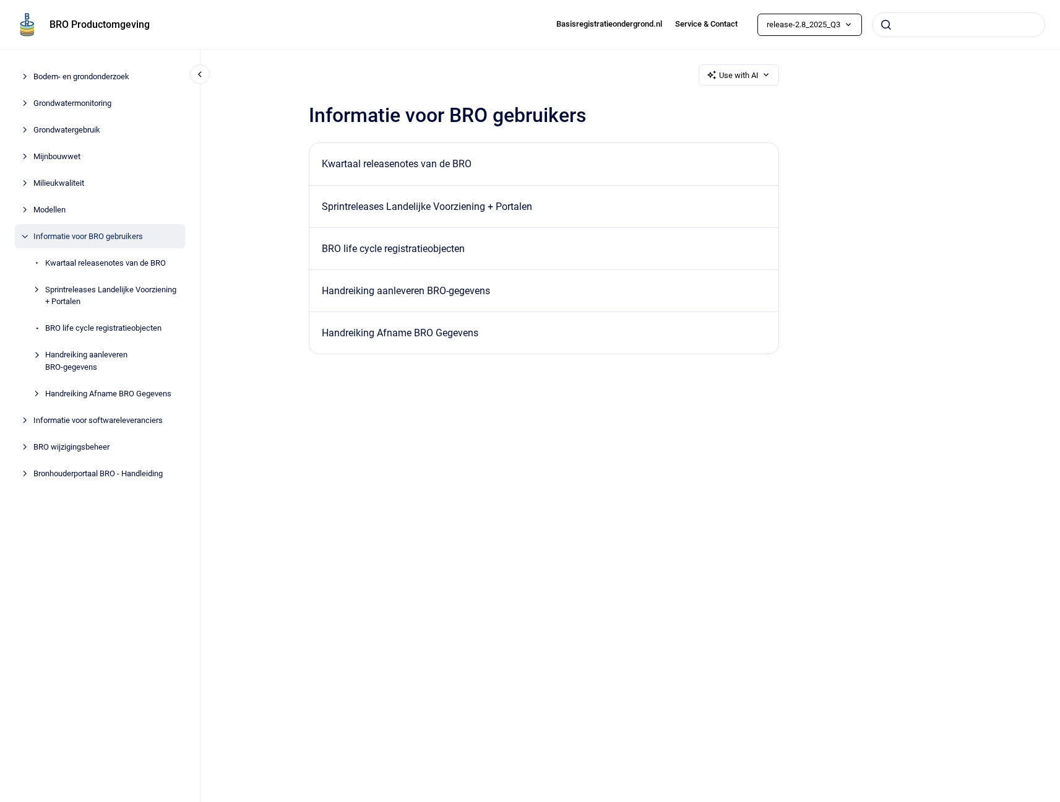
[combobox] (959, 25)
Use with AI (739, 75)
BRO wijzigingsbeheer (71, 446)
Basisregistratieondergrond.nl (609, 23)
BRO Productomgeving (100, 24)
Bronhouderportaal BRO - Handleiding (98, 473)
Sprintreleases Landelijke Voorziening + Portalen (110, 296)
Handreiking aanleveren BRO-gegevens (86, 361)
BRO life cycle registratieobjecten (103, 328)
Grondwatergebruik (66, 129)
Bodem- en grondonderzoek (81, 76)
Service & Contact (706, 23)
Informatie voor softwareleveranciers (98, 420)
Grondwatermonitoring (72, 103)
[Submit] (886, 25)
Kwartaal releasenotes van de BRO (105, 263)
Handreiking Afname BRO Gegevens (108, 393)
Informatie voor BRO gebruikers (88, 236)
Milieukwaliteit (58, 183)
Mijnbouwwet (56, 156)
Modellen (49, 209)
